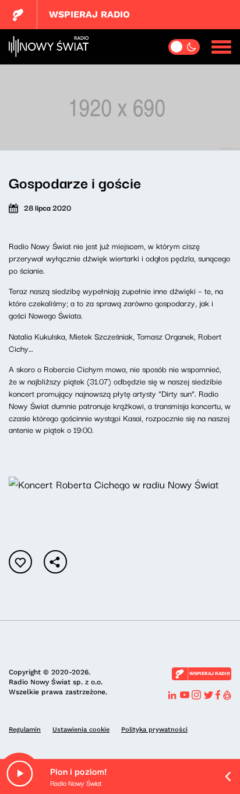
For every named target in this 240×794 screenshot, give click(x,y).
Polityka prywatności (154, 729)
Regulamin (25, 729)
